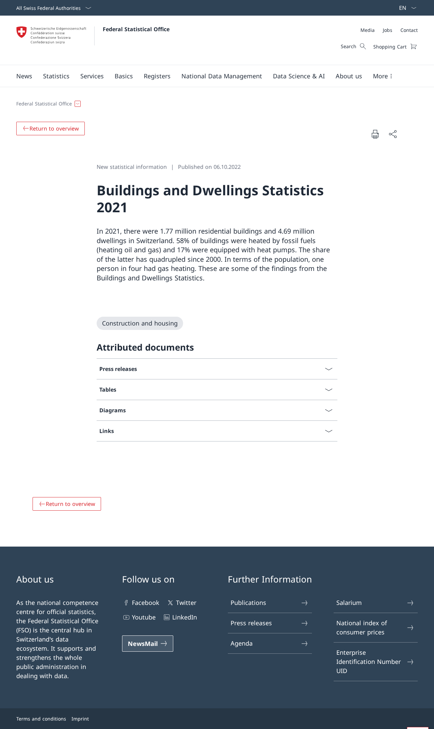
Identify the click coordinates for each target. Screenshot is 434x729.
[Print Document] (375, 134)
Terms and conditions (41, 718)
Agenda (242, 643)
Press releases (251, 623)
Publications (248, 602)
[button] (24, 76)
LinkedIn (184, 617)
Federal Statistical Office (136, 29)
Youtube (144, 617)
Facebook (145, 602)
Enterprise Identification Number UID (368, 661)
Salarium (349, 602)
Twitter (186, 602)
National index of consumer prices (361, 627)
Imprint (80, 718)
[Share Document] (392, 134)
